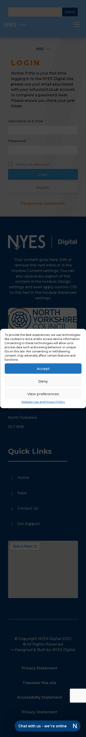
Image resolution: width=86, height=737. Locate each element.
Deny (43, 381)
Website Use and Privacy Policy (43, 402)
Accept (43, 368)
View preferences (43, 393)
